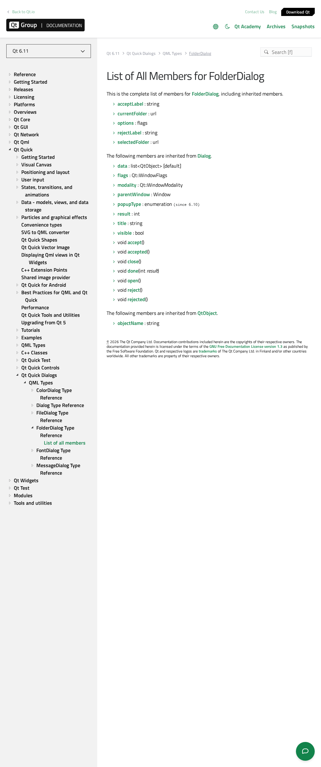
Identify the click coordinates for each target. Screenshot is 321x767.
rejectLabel (129, 132)
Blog (273, 11)
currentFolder (132, 113)
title (122, 223)
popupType (129, 204)
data (122, 166)
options (126, 123)
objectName (130, 323)
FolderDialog (205, 93)
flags (123, 175)
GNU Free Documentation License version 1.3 (245, 346)
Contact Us (254, 11)
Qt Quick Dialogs (141, 53)
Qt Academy (247, 26)
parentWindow (134, 194)
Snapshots (303, 26)
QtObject (207, 313)
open (133, 280)
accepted (137, 251)
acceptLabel (130, 103)
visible (125, 233)
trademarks (208, 351)
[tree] (48, 288)
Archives (276, 26)
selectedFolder (133, 142)
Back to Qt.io (23, 12)
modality (127, 185)
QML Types (172, 53)
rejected (136, 299)
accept (135, 242)
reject (134, 290)
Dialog (204, 155)
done (133, 270)
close (133, 261)
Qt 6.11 (113, 53)
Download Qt (298, 11)
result (124, 213)
